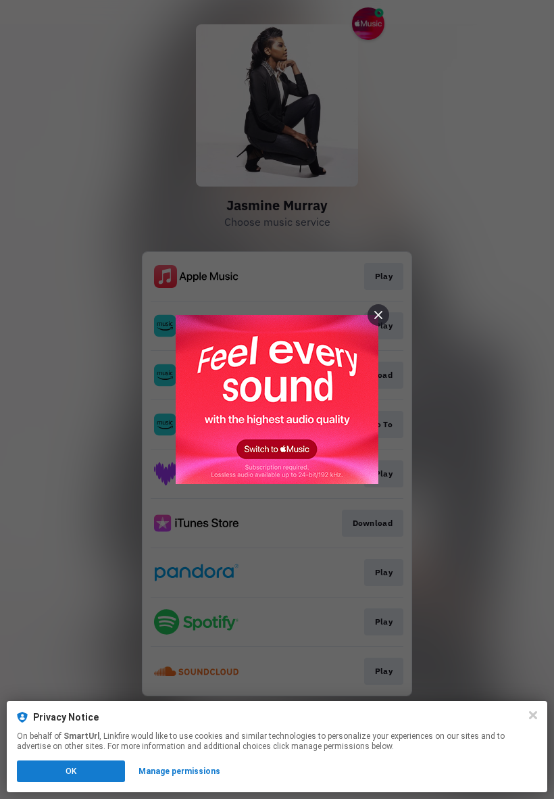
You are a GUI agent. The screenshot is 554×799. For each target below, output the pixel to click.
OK (71, 771)
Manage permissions (179, 771)
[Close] (533, 715)
